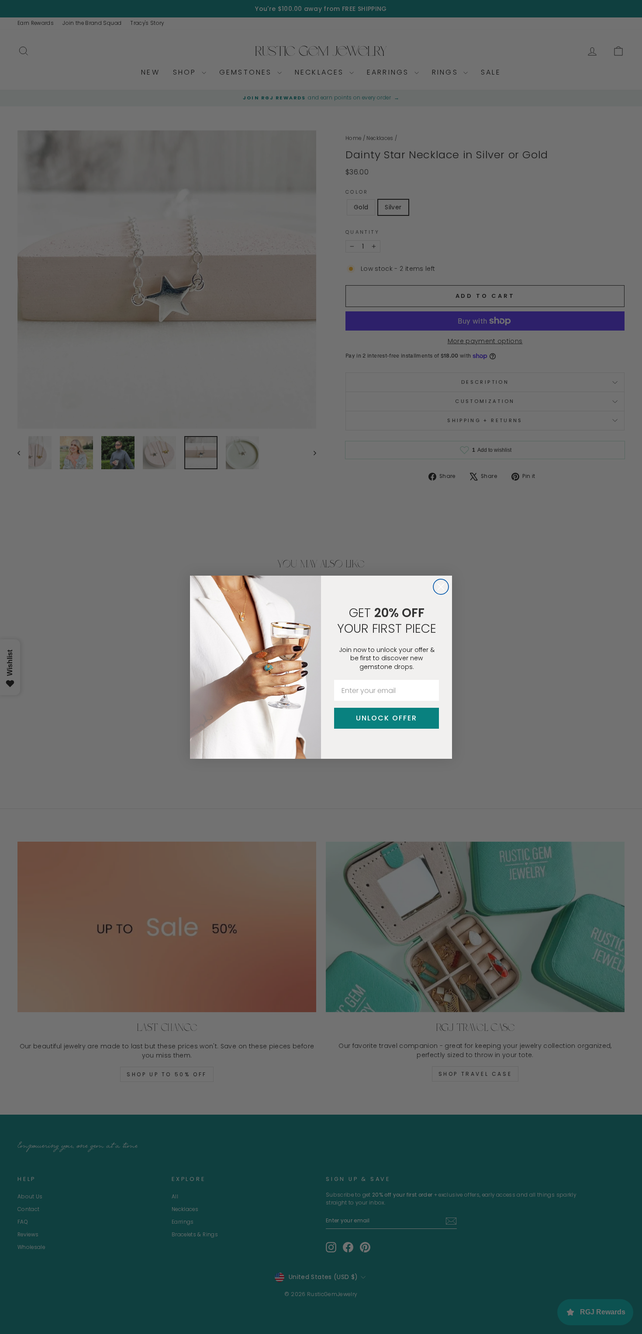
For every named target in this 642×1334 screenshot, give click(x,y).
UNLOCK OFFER (386, 718)
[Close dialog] (441, 586)
